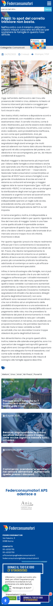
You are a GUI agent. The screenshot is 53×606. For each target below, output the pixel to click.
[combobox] (22, 9)
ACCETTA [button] (11, 598)
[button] (49, 3)
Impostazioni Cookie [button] (16, 594)
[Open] (5, 600)
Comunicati (18, 47)
